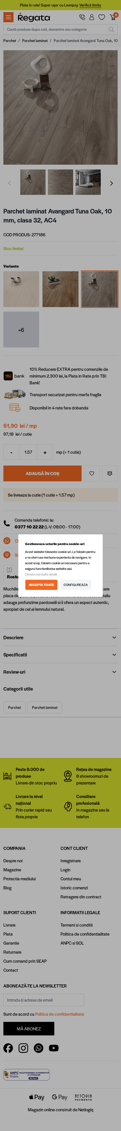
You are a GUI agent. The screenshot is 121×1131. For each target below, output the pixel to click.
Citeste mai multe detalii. (41, 574)
